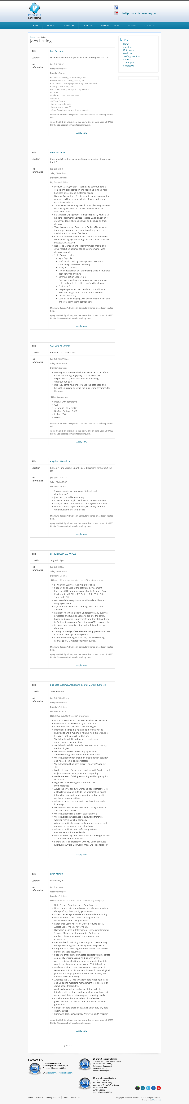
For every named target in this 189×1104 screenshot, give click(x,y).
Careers (132, 25)
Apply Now (81, 133)
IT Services (69, 25)
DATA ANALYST (57, 874)
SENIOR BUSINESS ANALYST (64, 553)
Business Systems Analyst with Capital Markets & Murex (78, 684)
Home (35, 25)
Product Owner (57, 152)
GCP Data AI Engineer (60, 345)
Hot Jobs (130, 62)
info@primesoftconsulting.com (139, 13)
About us (51, 25)
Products (87, 25)
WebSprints (156, 1100)
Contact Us (150, 25)
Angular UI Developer (60, 461)
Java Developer (57, 51)
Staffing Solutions (110, 25)
